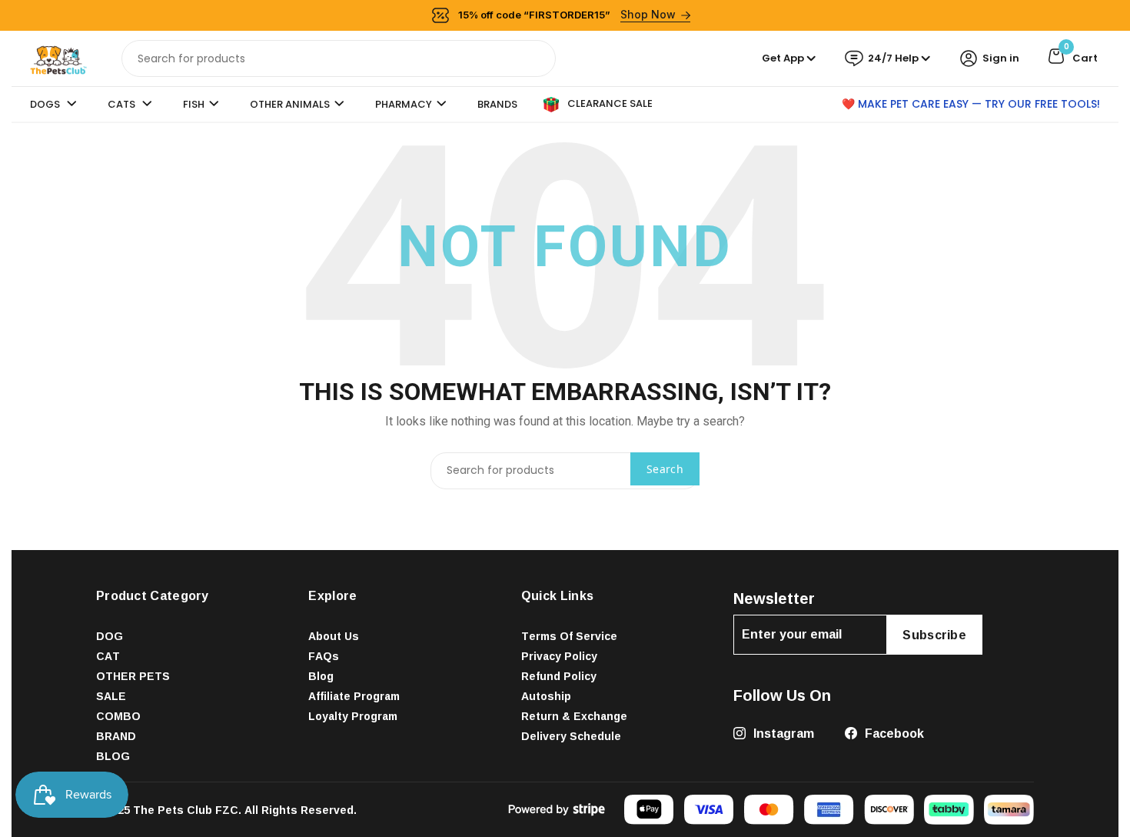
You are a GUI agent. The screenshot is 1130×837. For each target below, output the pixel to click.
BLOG (113, 755)
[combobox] (338, 58)
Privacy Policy (559, 655)
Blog (321, 675)
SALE (111, 695)
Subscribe (934, 634)
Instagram (782, 733)
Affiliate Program (354, 695)
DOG (109, 635)
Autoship (546, 695)
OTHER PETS (133, 675)
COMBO (118, 715)
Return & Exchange (574, 715)
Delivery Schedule (571, 735)
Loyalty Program (352, 715)
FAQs (323, 655)
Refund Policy (559, 675)
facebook (893, 733)
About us (333, 635)
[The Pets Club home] (58, 57)
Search (664, 469)
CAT (108, 655)
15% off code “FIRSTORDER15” (567, 14)
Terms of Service (569, 635)
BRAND (116, 735)
